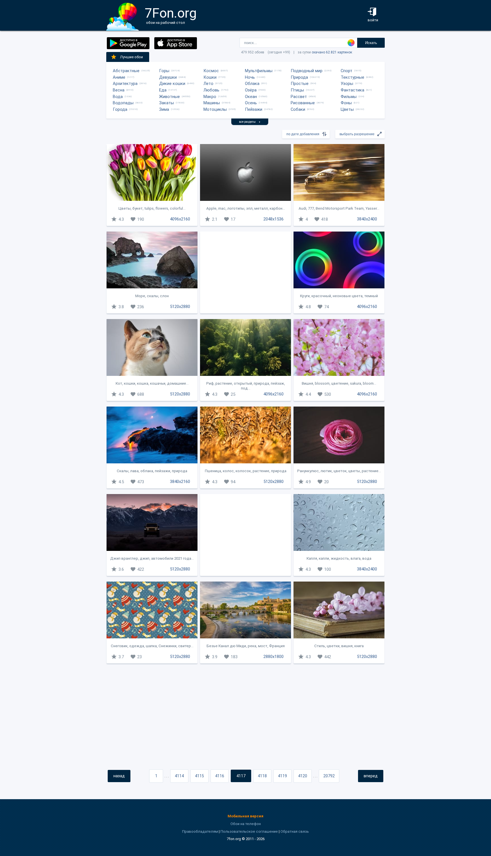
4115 (199, 776)
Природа (299, 77)
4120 (302, 776)
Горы (164, 70)
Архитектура (125, 83)
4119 (282, 776)
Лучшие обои (131, 57)
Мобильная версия (245, 816)
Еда (163, 90)
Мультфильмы (258, 70)
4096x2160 (180, 219)
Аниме (119, 77)
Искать (371, 43)
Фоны (346, 102)
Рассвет (299, 96)
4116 (219, 776)
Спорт (346, 70)
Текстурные (352, 77)
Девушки (168, 77)
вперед (371, 776)
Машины (211, 102)
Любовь (211, 90)
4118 (262, 776)
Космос (211, 70)
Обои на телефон (245, 824)
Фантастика (352, 90)
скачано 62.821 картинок (332, 52)
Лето (208, 83)
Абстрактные (126, 70)
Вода (118, 96)
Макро (209, 96)
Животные (169, 96)
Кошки (210, 77)
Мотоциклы (215, 109)
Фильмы (349, 96)
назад (119, 776)
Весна (118, 90)
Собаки (298, 109)
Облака (252, 83)
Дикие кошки (172, 83)
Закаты (166, 102)
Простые (300, 83)
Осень (251, 102)
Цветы (347, 109)
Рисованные (303, 102)
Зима (164, 109)
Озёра (251, 90)
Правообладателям (200, 831)
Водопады (123, 102)
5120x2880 (180, 306)
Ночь (250, 77)
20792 (329, 776)
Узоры (347, 83)
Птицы (297, 90)
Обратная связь (294, 831)
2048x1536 (273, 219)
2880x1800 (273, 656)
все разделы (250, 121)
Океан (251, 96)
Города (120, 109)
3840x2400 (367, 219)
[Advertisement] (245, 272)
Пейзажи (253, 109)
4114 (179, 776)
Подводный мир (307, 70)
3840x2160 (180, 481)
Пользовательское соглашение (249, 831)
